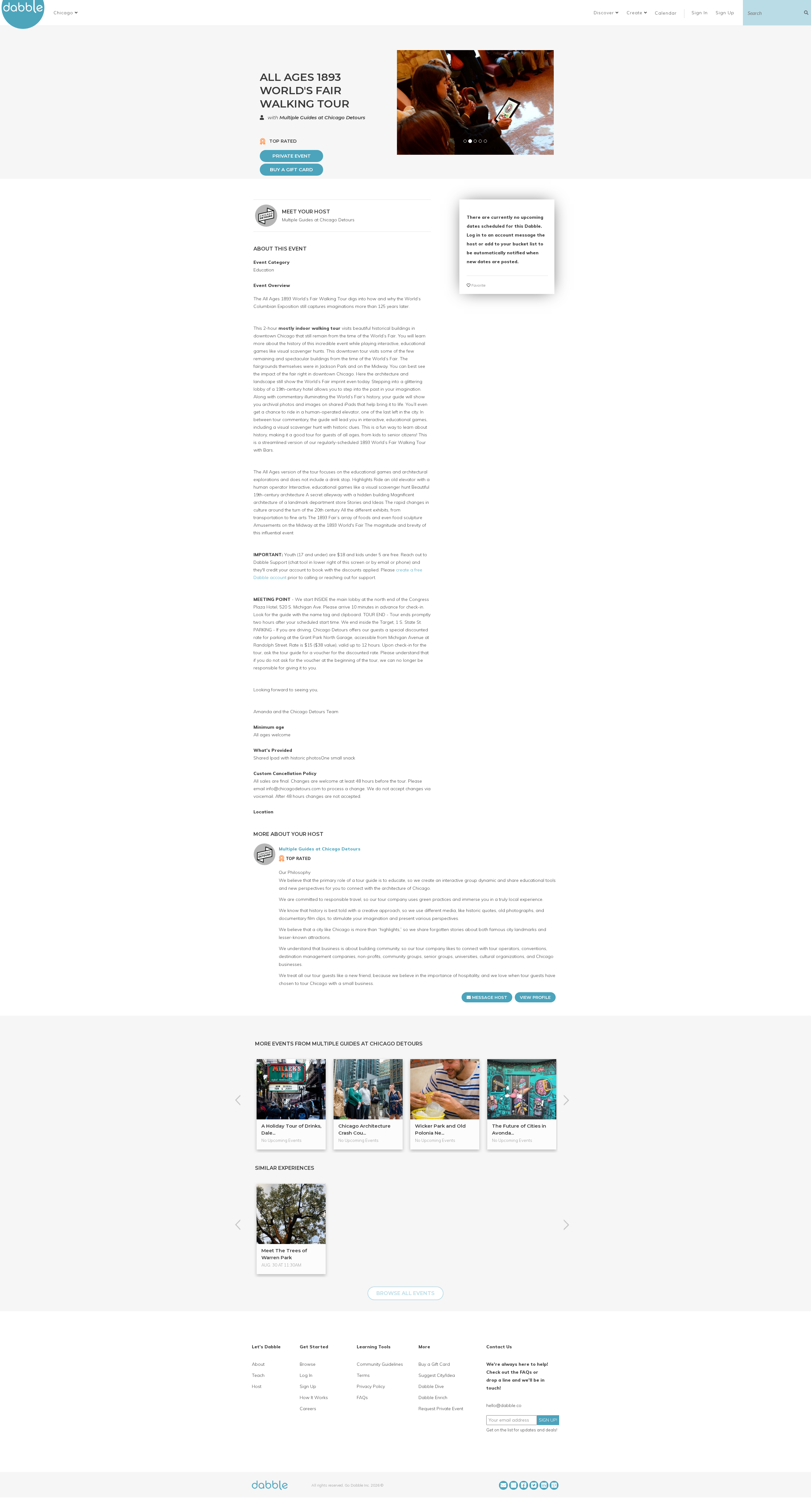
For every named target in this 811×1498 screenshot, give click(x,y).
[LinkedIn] (544, 1485)
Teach (258, 1375)
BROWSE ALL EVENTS (405, 1293)
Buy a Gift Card (291, 169)
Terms (363, 1375)
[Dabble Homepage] (25, 14)
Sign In (700, 13)
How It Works (314, 1397)
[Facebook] (523, 1485)
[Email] (503, 1485)
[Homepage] (270, 1484)
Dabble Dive (431, 1386)
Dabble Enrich (432, 1397)
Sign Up (726, 13)
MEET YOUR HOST (306, 212)
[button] (66, 13)
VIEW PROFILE (535, 997)
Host (256, 1386)
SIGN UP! (548, 1420)
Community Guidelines (380, 1364)
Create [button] (635, 13)
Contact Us (499, 1347)
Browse (308, 1364)
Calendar (666, 13)
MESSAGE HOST (489, 997)
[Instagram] (513, 1485)
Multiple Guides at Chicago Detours (322, 117)
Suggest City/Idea (436, 1375)
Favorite (477, 285)
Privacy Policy (371, 1386)
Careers (308, 1408)
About (258, 1364)
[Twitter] (533, 1485)
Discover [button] (605, 13)
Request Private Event (440, 1408)
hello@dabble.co (503, 1405)
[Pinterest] (554, 1485)
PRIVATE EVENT (291, 156)
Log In (306, 1375)
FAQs (362, 1397)
